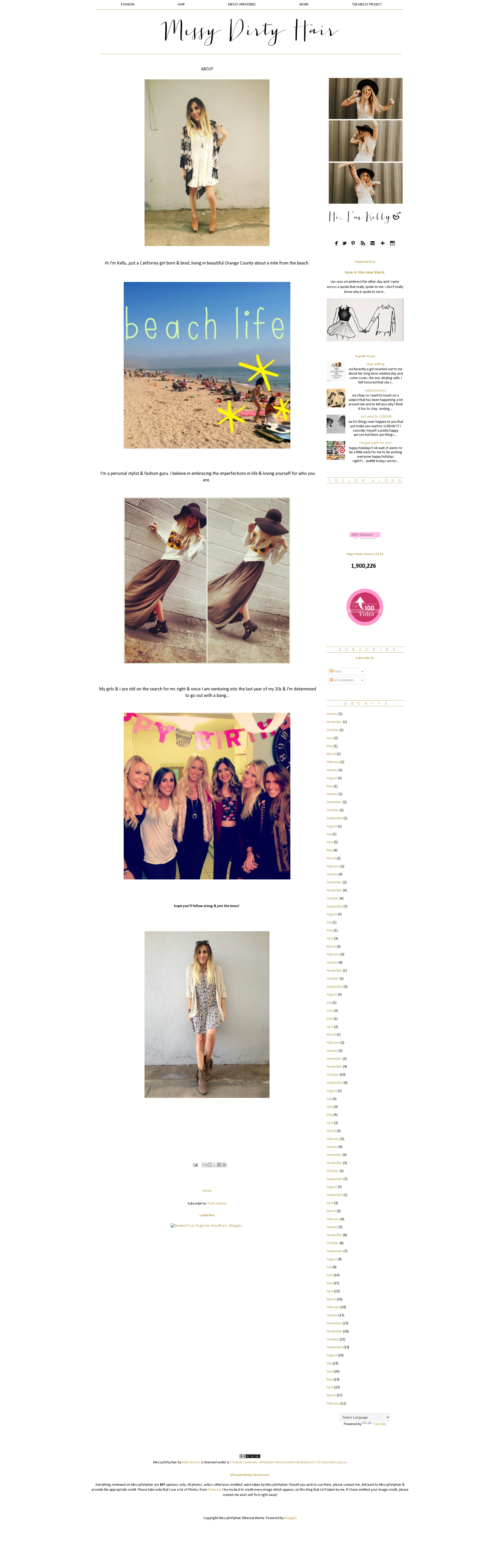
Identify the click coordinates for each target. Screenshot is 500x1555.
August (332, 778)
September (335, 818)
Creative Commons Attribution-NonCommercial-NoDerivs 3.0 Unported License (288, 1462)
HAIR (181, 5)
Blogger (290, 1518)
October (333, 730)
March (331, 754)
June (330, 738)
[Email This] (204, 1164)
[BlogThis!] (209, 1164)
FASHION (127, 5)
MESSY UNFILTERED (242, 5)
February (333, 762)
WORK (304, 5)
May (330, 746)
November (334, 722)
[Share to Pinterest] (224, 1164)
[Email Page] (194, 1165)
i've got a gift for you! (375, 443)
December (334, 802)
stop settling (375, 364)
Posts (337, 671)
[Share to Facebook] (219, 1164)
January (332, 714)
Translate (379, 1424)
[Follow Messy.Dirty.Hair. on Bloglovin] (364, 538)
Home (207, 1191)
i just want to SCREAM (375, 417)
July (329, 834)
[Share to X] (214, 1164)
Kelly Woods (191, 1462)
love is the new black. (365, 272)
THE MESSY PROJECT (367, 5)
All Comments (343, 680)
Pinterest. (215, 1490)
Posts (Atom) (217, 1204)
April (330, 939)
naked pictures (375, 391)
